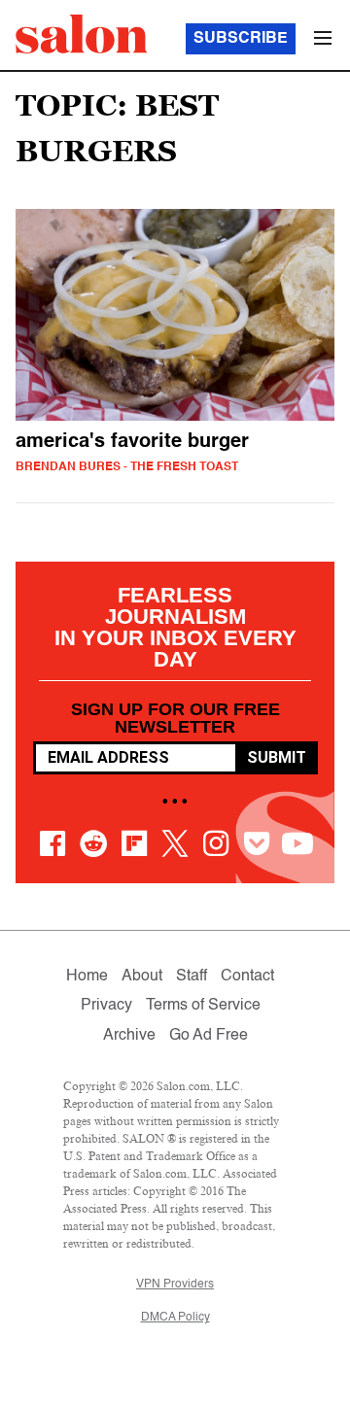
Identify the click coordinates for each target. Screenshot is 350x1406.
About (142, 976)
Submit (276, 757)
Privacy (106, 1005)
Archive (129, 1036)
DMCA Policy (175, 1317)
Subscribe (240, 39)
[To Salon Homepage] (82, 34)
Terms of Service (203, 1005)
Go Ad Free (208, 1036)
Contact (247, 976)
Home (87, 976)
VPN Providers (175, 1284)
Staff (191, 976)
